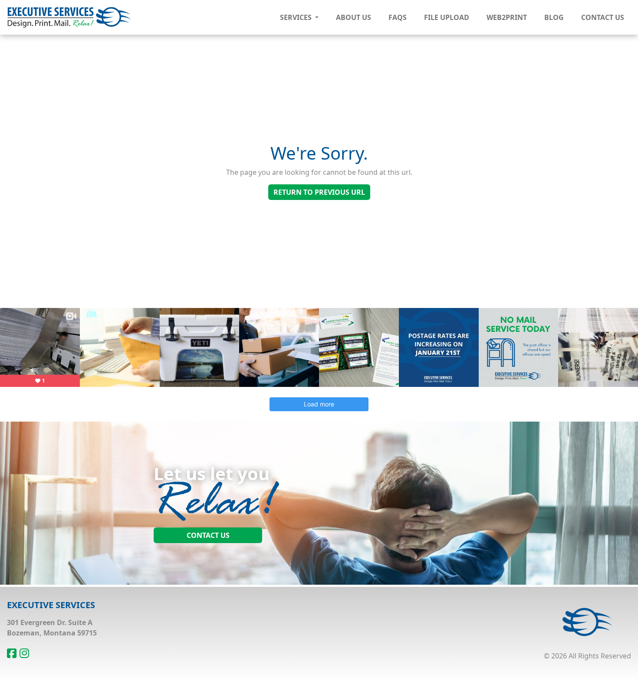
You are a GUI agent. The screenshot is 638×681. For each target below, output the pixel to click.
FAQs (397, 17)
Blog (554, 17)
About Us (353, 17)
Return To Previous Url (319, 192)
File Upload (446, 17)
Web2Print (507, 17)
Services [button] (296, 17)
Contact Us (602, 17)
